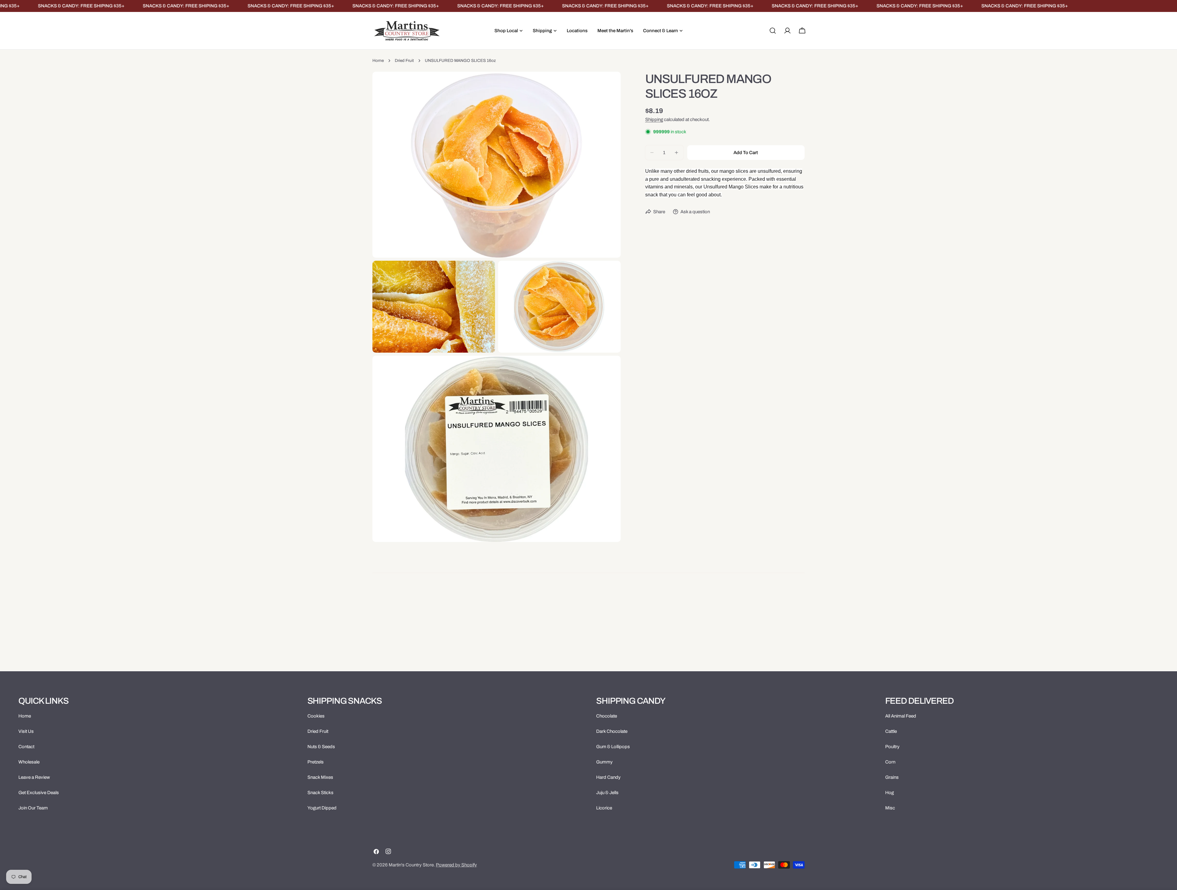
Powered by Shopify (456, 864)
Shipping (654, 119)
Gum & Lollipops (613, 746)
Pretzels (315, 761)
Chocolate (606, 716)
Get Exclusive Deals (38, 792)
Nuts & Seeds (321, 746)
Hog (889, 792)
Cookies (316, 716)
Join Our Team (33, 807)
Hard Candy (608, 777)
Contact (26, 746)
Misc (890, 807)
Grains (892, 777)
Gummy (604, 761)
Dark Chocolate (611, 731)
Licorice (604, 807)
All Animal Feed (900, 716)
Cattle (891, 731)
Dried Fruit (404, 60)
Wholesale (29, 761)
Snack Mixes (320, 777)
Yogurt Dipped (322, 807)
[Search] (773, 31)
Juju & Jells (607, 792)
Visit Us (26, 731)
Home (378, 60)
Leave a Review (34, 777)
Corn (890, 761)
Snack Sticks (320, 792)
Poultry (892, 746)
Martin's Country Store (411, 864)
